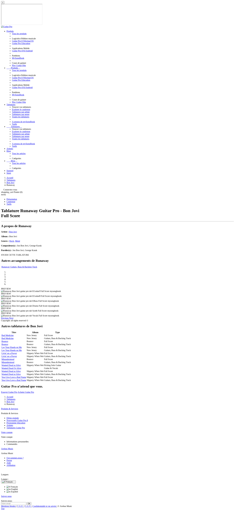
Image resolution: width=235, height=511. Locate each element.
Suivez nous (6, 496)
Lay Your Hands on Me (11, 347)
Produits (10, 31)
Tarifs (14, 124)
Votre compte (7, 432)
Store (9, 173)
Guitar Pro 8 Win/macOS (23, 41)
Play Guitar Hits (19, 65)
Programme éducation (16, 423)
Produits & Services (9, 409)
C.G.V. (28, 506)
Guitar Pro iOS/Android (22, 51)
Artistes (10, 148)
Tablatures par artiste (21, 112)
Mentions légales (8, 506)
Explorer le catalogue (21, 109)
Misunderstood (7, 359)
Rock (11, 241)
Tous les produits (19, 33)
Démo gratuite (13, 418)
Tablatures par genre (20, 114)
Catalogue (11, 201)
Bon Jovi (13, 232)
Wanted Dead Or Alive (11, 368)
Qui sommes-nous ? (15, 458)
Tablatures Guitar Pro (16, 428)
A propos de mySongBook (23, 122)
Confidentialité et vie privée (45, 506)
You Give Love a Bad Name (13, 377)
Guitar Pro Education (21, 43)
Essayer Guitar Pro (9, 392)
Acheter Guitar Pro (26, 392)
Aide (9, 463)
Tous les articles (19, 153)
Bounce (4, 341)
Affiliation (11, 465)
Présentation (12, 199)
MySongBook (18, 58)
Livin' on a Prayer (9, 353)
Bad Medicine (7, 335)
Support (10, 170)
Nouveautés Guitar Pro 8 (17, 420)
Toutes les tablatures (20, 117)
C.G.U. (20, 506)
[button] (5, 318)
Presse (9, 460)
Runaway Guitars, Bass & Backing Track (19, 267)
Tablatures (11, 104)
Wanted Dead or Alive (11, 365)
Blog (9, 151)
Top (2, 508)
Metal (17, 241)
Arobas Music (7, 449)
